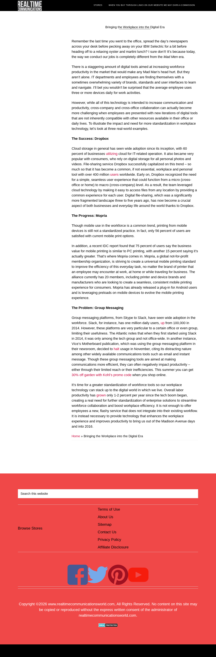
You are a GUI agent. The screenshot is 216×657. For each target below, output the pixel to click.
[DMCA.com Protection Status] (108, 626)
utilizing (111, 154)
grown (101, 395)
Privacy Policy (109, 539)
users (114, 174)
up (162, 323)
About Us (105, 517)
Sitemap (104, 524)
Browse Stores (30, 528)
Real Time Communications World (46, 5)
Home (76, 436)
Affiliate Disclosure (113, 547)
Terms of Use (109, 509)
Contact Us (107, 532)
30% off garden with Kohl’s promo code (101, 375)
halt (116, 349)
